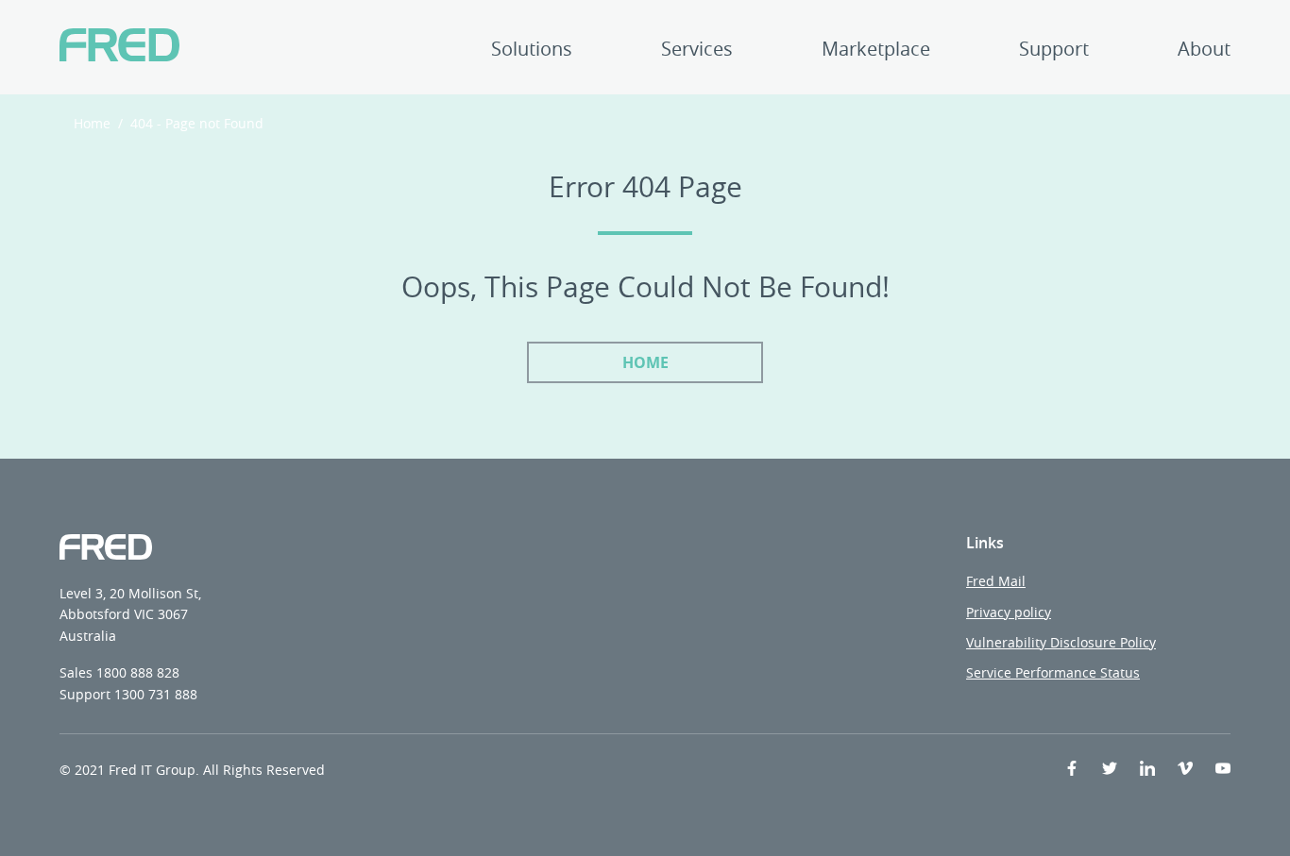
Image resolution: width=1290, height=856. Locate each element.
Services (697, 50)
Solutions (531, 50)
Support (1054, 50)
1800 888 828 (137, 672)
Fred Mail (996, 581)
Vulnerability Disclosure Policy (1061, 642)
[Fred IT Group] (119, 47)
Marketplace (876, 50)
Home (92, 123)
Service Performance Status (1053, 672)
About (1204, 50)
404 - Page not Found (196, 123)
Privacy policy (1008, 612)
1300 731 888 (155, 694)
